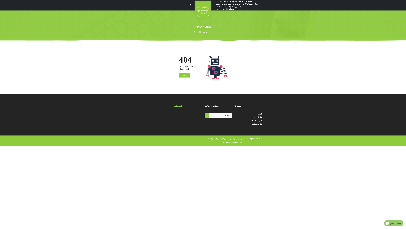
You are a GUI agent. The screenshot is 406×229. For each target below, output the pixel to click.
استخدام (259, 114)
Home (203, 32)
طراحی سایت (257, 124)
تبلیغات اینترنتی (256, 117)
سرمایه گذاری (257, 120)
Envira (234, 143)
